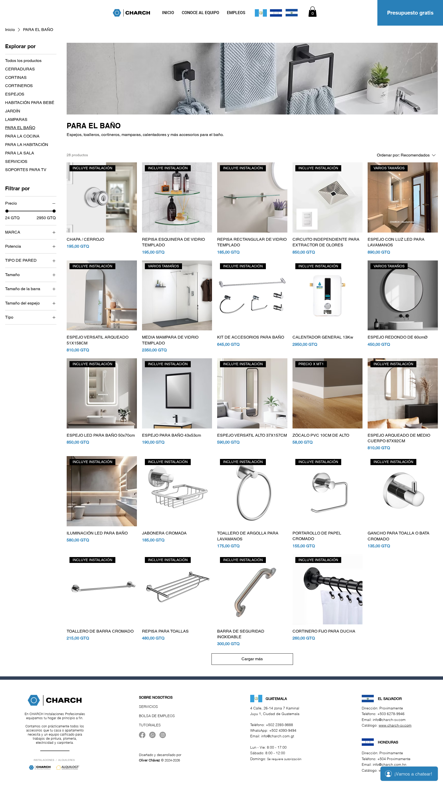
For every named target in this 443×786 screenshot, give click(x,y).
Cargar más (252, 658)
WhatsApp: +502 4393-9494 (273, 730)
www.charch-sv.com (395, 725)
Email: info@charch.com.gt (272, 736)
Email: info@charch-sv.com (384, 719)
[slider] (7, 211)
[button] (312, 11)
